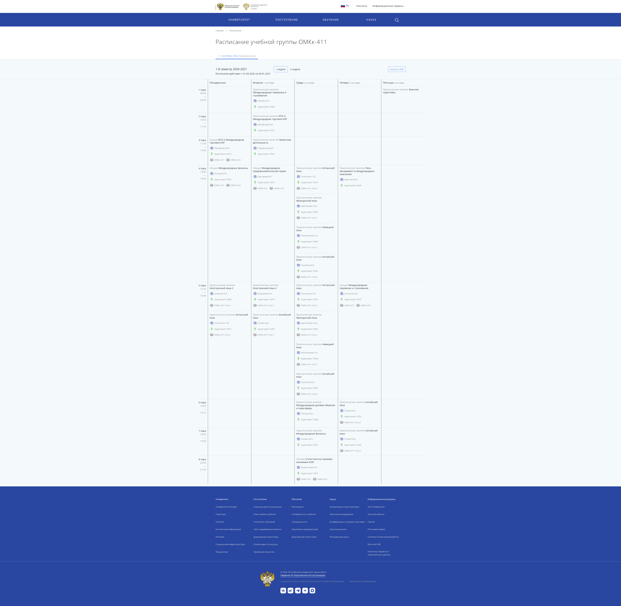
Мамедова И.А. (265, 293)
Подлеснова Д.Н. (266, 148)
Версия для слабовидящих (363, 581)
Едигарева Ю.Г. (265, 176)
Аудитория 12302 (309, 211)
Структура (221, 514)
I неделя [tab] (280, 69)
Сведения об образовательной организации (302, 575)
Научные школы (338, 529)
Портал (371, 521)
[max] (312, 590)
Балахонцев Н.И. (309, 467)
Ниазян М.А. (264, 100)
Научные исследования (341, 514)
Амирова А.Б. (220, 293)
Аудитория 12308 (222, 299)
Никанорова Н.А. (309, 235)
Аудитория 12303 (309, 358)
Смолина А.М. (351, 293)
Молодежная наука (339, 536)
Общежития (222, 551)
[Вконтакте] (283, 590)
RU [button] (347, 5)
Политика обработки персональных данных (379, 553)
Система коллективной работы (383, 536)
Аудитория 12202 (309, 270)
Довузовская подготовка (266, 536)
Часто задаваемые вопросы (267, 529)
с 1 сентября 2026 (237, 55)
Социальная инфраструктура (230, 544)
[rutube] (290, 590)
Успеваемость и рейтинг (304, 514)
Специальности (299, 521)
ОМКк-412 (236, 159)
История (220, 536)
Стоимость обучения (264, 521)
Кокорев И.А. (220, 173)
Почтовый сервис (376, 529)
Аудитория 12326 (266, 106)
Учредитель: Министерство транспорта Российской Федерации (312, 581)
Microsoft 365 (374, 544)
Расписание (235, 30)
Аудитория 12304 (309, 241)
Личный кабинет (376, 514)
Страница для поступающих (268, 506)
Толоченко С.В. (308, 176)
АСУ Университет (376, 506)
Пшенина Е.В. (307, 265)
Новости (220, 521)
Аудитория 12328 (309, 419)
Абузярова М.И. (265, 124)
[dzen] (305, 590)
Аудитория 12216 (309, 182)
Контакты (361, 5)
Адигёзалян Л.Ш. (309, 205)
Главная (219, 30)
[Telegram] (298, 590)
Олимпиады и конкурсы (266, 544)
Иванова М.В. (351, 179)
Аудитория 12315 (266, 130)
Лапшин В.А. (307, 413)
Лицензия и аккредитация (305, 529)
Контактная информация (228, 529)
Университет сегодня (226, 506)
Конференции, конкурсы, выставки (347, 521)
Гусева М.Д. (263, 323)
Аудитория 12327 (266, 153)
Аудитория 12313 (266, 299)
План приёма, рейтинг (265, 514)
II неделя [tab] (295, 69)
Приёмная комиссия (264, 551)
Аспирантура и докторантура (344, 506)
